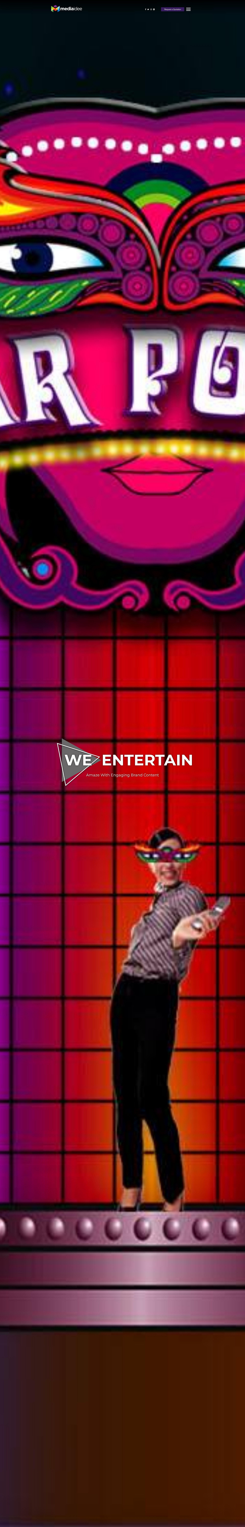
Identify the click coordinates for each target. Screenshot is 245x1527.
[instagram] (151, 9)
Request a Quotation (172, 9)
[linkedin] (154, 9)
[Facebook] (145, 9)
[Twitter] (148, 9)
